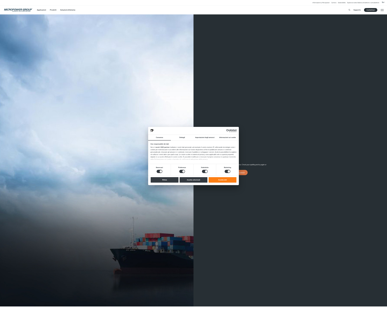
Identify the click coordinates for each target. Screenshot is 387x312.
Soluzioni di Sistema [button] (67, 10)
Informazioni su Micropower (321, 3)
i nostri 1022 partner (162, 147)
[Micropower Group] (18, 10)
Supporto (357, 10)
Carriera (333, 3)
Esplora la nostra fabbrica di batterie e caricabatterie (363, 3)
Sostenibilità (341, 3)
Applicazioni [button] (41, 10)
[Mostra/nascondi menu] (382, 10)
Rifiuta (164, 180)
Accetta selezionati (193, 180)
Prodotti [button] (53, 10)
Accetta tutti (222, 180)
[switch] (182, 171)
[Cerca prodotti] (349, 10)
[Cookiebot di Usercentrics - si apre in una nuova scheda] (228, 130)
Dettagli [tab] (182, 137)
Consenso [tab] (159, 137)
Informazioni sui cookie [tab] (227, 137)
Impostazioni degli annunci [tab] (204, 137)
